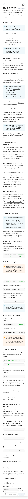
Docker (7, 40)
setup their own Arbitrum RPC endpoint (13, 165)
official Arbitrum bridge (13, 127)
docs (14, 186)
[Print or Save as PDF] (23, 5)
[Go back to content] (5, 5)
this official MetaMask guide (14, 202)
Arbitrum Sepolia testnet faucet (11, 119)
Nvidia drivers (8, 38)
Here (4, 486)
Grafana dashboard (10, 478)
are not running (14, 308)
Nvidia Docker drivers (10, 42)
